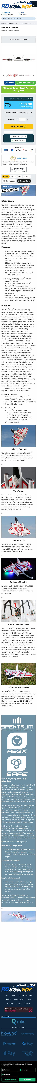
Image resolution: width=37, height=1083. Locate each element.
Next (33, 75)
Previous (4, 75)
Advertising (25, 1070)
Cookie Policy (5, 1065)
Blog (13, 995)
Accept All (27, 1079)
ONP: (10, 99)
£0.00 (25, 14)
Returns (8, 999)
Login (5, 14)
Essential (7, 1070)
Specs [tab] (13, 176)
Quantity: (11, 119)
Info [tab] (19, 176)
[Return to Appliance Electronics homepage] (18, 988)
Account (10, 1003)
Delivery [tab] (27, 176)
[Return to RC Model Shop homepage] (18, 5)
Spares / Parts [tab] (25, 181)
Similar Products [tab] (9, 181)
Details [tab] (5, 176)
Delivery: (8, 112)
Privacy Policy (19, 999)
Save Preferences (10, 1079)
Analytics (7, 1074)
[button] (18, 160)
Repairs (10, 83)
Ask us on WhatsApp (26, 83)
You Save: (24, 99)
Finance (27, 1003)
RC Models (10, 23)
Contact (19, 1003)
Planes (16, 23)
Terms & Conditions (25, 995)
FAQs (29, 999)
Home (3, 23)
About (7, 995)
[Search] (33, 18)
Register (10, 14)
